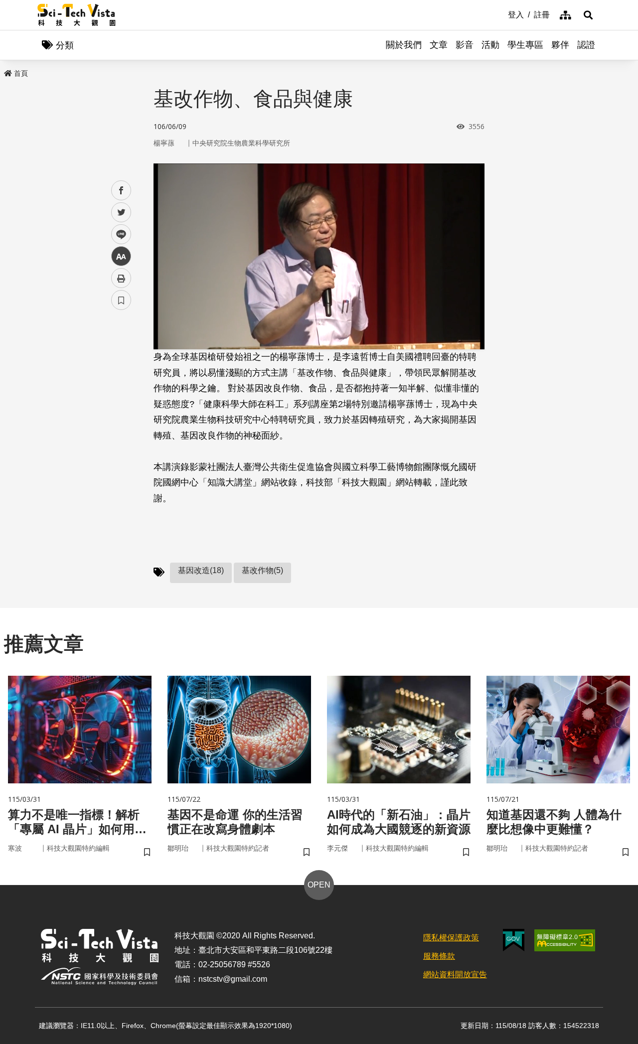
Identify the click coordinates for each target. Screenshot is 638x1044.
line (118, 234)
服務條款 (439, 956)
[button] (588, 15)
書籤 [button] (121, 300)
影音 (465, 45)
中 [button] (121, 256)
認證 (586, 45)
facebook (121, 190)
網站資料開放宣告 (455, 974)
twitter (121, 212)
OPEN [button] (319, 885)
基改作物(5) (262, 570)
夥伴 (560, 45)
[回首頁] (76, 15)
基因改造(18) (201, 570)
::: (501, 13)
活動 (490, 45)
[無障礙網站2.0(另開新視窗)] (564, 940)
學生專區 (525, 45)
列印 (121, 278)
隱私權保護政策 (451, 937)
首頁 (21, 73)
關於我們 (404, 45)
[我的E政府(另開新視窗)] (513, 940)
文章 (439, 45)
